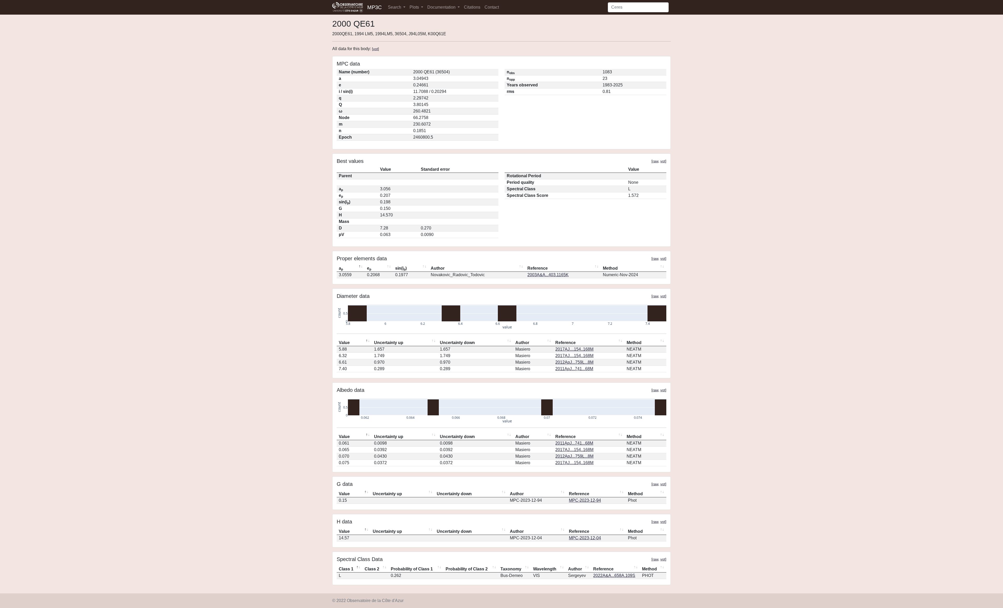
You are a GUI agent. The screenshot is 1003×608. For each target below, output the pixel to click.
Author (438, 268)
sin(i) (401, 268)
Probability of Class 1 (412, 569)
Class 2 (372, 569)
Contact (492, 7)
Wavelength (544, 569)
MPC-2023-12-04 (585, 538)
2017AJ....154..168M (574, 349)
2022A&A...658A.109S (614, 575)
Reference (537, 268)
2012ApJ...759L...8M (574, 362)
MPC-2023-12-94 (585, 500)
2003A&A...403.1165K (548, 275)
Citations (472, 7)
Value (344, 342)
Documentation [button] (442, 7)
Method (610, 268)
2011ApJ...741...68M (574, 369)
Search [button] (395, 7)
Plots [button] (415, 7)
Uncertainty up (388, 342)
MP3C (374, 7)
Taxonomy (510, 569)
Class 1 (346, 569)
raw (655, 161)
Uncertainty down (457, 342)
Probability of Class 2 (467, 569)
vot (375, 49)
